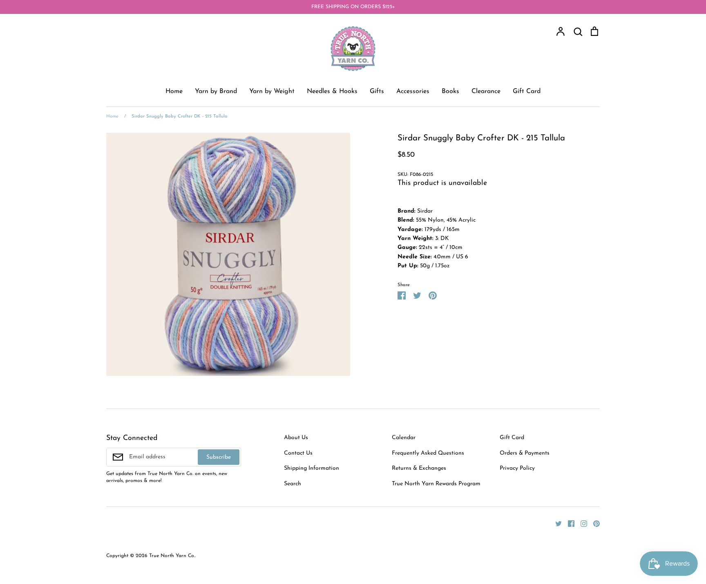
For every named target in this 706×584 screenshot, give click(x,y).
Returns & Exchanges (419, 468)
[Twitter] (555, 523)
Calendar (404, 438)
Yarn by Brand (216, 91)
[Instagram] (580, 523)
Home (174, 91)
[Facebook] (568, 523)
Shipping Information (311, 468)
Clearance (485, 91)
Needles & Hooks (332, 91)
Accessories (412, 91)
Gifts (377, 91)
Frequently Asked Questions (428, 453)
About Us (296, 438)
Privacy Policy (517, 468)
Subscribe (218, 457)
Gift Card (527, 91)
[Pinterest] (593, 523)
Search (292, 484)
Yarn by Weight (272, 91)
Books (450, 91)
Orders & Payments (525, 453)
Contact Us (298, 453)
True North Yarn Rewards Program (436, 484)
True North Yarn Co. (172, 555)
